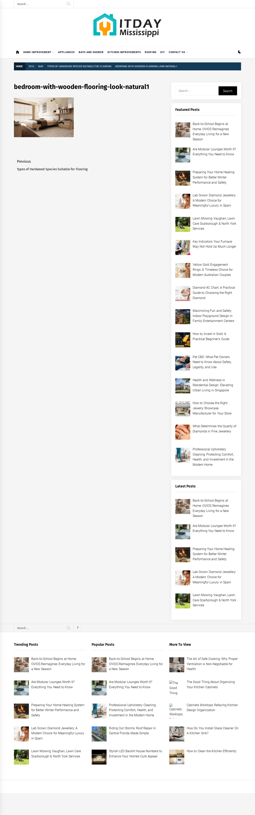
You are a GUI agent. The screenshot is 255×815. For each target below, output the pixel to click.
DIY (162, 52)
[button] (239, 52)
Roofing (150, 52)
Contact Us (177, 52)
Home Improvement (37, 52)
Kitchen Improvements (124, 52)
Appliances (66, 52)
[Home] (17, 52)
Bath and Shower (91, 52)
